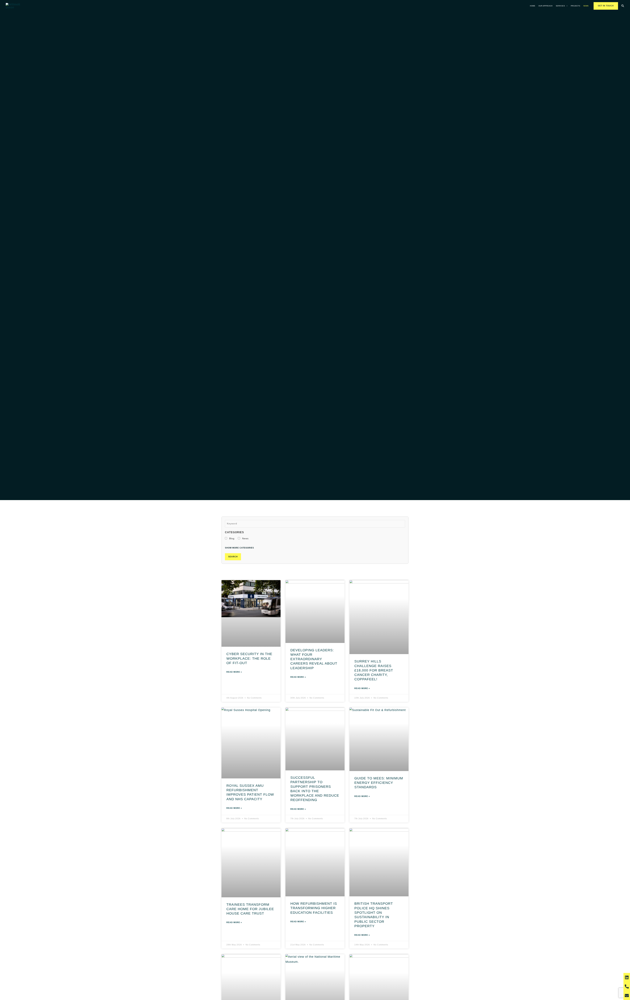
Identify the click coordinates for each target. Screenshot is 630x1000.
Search (233, 557)
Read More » (234, 672)
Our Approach (545, 6)
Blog (231, 538)
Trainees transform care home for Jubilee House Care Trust (250, 909)
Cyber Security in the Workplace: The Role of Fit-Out (249, 658)
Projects (575, 6)
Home (532, 6)
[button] (566, 6)
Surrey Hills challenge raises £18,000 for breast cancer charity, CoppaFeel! (373, 670)
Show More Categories (239, 548)
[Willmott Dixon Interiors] (14, 5)
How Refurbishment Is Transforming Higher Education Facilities (313, 908)
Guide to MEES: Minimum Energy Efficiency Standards (378, 782)
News (586, 6)
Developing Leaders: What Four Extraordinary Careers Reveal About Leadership (313, 659)
